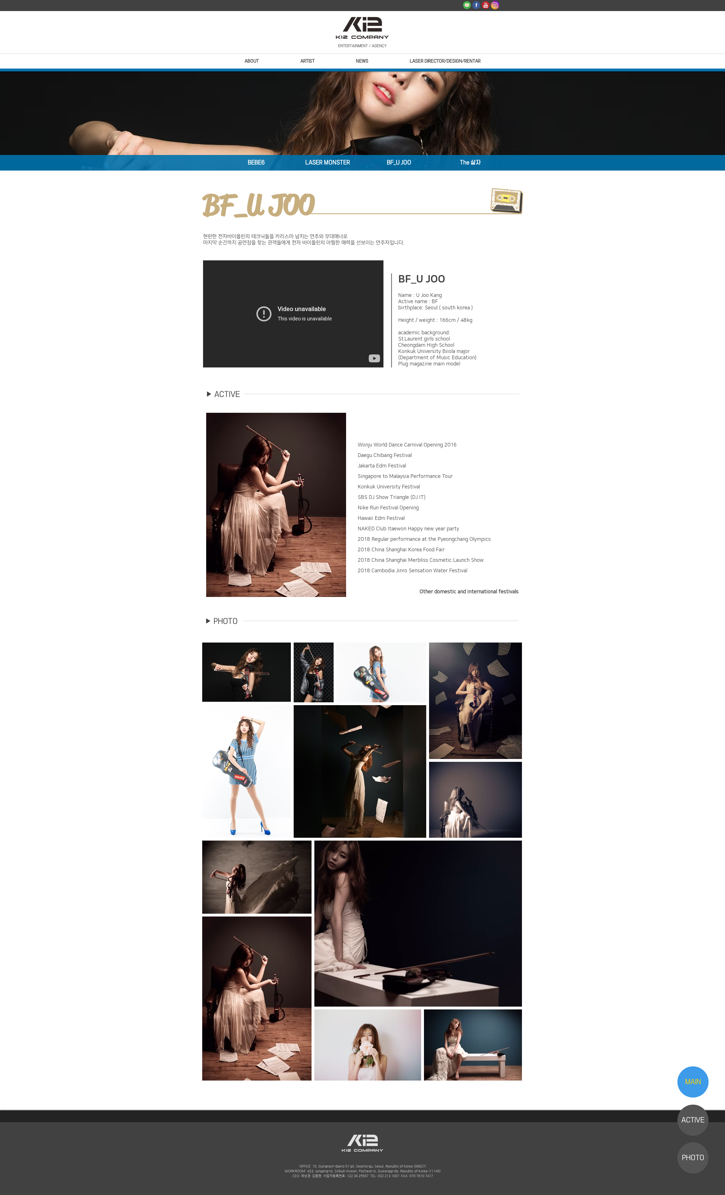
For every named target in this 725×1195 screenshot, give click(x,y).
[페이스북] (476, 5)
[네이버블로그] (467, 5)
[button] (252, 61)
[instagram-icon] (495, 5)
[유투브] (485, 5)
